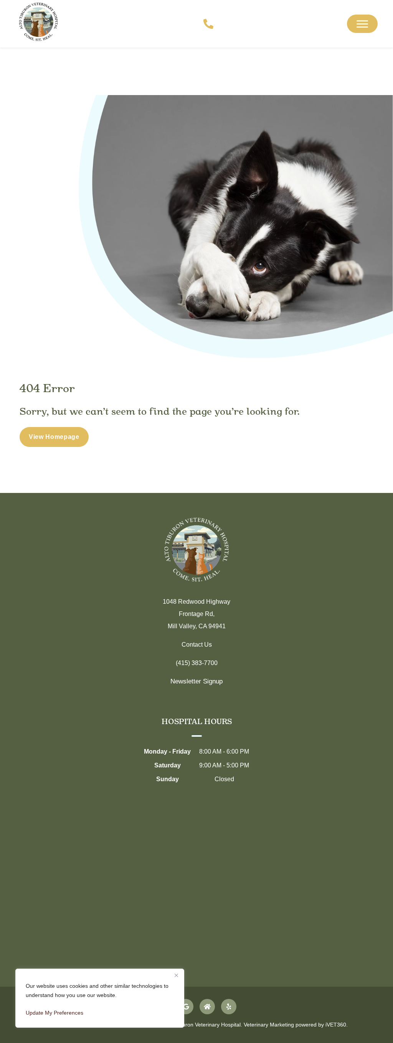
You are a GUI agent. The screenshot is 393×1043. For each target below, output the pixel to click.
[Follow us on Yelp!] (228, 1006)
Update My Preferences (54, 1013)
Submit (240, 711)
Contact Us (197, 644)
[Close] (176, 975)
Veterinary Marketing (269, 1025)
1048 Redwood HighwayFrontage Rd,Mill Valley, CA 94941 (196, 613)
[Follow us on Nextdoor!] (207, 1006)
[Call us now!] (204, 24)
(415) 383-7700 (197, 663)
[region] (99, 998)
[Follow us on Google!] (185, 1006)
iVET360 (335, 1025)
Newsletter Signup (196, 681)
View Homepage (54, 437)
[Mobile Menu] (362, 24)
